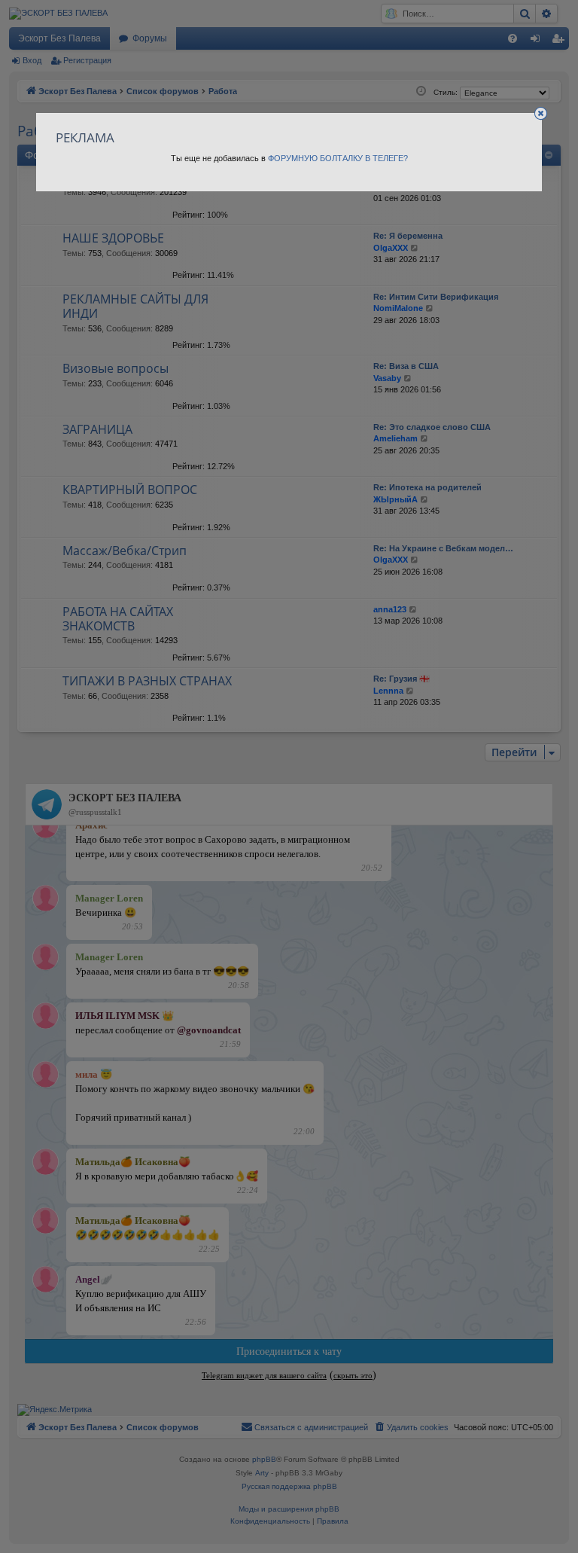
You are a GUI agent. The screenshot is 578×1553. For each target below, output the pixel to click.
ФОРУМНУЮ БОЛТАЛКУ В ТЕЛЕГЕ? (338, 158)
